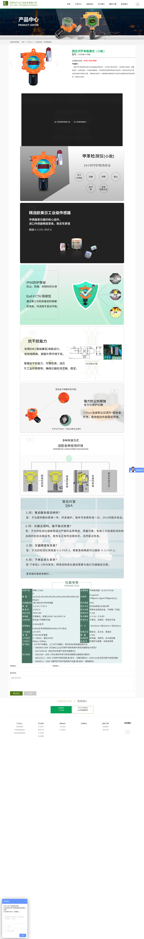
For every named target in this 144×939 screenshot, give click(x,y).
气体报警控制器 (19, 730)
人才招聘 (41, 733)
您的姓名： (13, 666)
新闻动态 (89, 4)
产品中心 (78, 4)
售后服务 (41, 736)
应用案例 (105, 726)
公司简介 (41, 726)
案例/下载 (112, 4)
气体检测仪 (38, 42)
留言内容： (13, 673)
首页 (68, 4)
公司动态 (62, 726)
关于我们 (101, 4)
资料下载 (105, 730)
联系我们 (124, 4)
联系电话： (56, 666)
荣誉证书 (41, 730)
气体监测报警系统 (19, 733)
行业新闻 (62, 730)
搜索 (137, 4)
